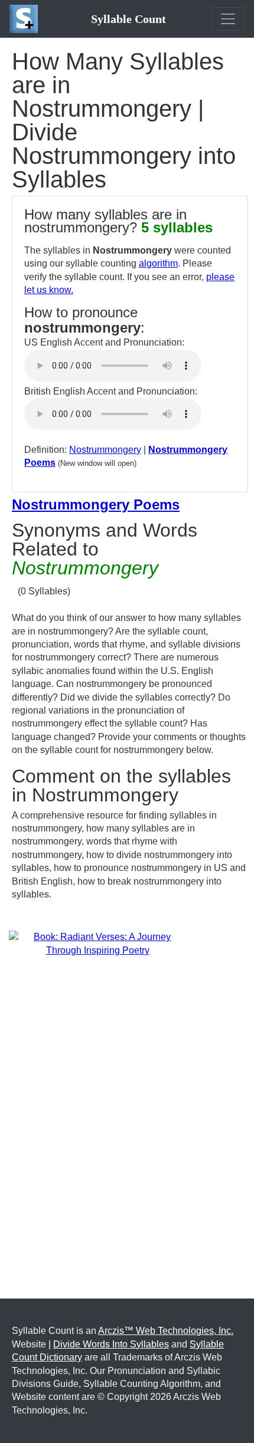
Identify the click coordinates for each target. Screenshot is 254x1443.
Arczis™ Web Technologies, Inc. (165, 1331)
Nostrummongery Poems (96, 504)
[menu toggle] (228, 19)
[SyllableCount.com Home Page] (26, 19)
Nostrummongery (105, 450)
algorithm (158, 263)
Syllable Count (128, 18)
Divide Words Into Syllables (111, 1344)
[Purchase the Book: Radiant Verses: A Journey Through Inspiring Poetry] (97, 943)
